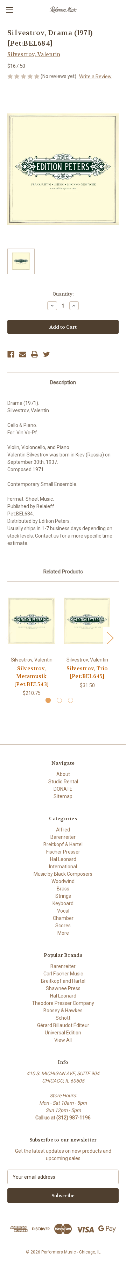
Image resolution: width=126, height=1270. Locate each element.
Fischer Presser (63, 852)
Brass (63, 888)
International (63, 866)
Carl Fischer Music (63, 973)
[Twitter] (46, 354)
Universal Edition (63, 1032)
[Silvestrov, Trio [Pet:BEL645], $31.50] (87, 620)
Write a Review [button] (95, 76)
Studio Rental (63, 781)
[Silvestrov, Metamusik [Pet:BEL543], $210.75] (31, 620)
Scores (63, 925)
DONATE (63, 789)
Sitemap (63, 796)
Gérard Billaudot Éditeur (63, 1025)
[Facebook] (10, 354)
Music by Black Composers (63, 874)
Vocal (63, 911)
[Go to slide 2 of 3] (59, 700)
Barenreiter (63, 966)
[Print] (34, 354)
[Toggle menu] (9, 9)
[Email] (22, 354)
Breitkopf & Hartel (63, 844)
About (63, 774)
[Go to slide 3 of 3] (70, 700)
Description (63, 382)
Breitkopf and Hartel (63, 981)
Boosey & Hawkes (63, 1010)
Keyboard (63, 903)
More (63, 933)
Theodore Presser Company (63, 1003)
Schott (63, 1018)
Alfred (63, 830)
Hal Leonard (63, 859)
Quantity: (63, 294)
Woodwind (63, 881)
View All (63, 1040)
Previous (9, 638)
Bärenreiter (63, 837)
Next (110, 638)
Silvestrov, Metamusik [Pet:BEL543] (31, 676)
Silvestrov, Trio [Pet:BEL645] (87, 672)
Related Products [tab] (63, 571)
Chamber (63, 918)
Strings (63, 896)
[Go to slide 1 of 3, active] (48, 700)
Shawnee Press (63, 988)
